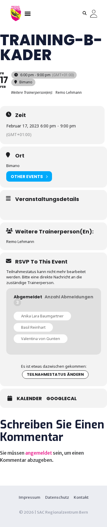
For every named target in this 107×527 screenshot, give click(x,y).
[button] (27, 13)
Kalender (29, 398)
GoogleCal (61, 398)
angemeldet (38, 453)
